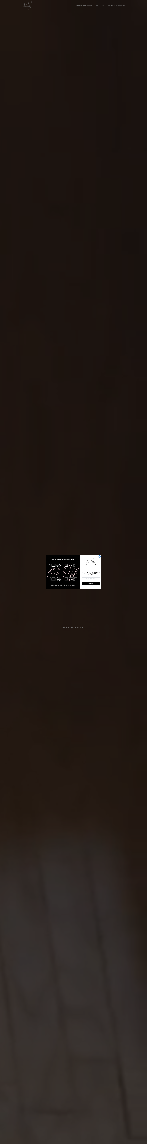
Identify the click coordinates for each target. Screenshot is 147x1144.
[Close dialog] (99, 557)
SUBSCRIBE (90, 583)
